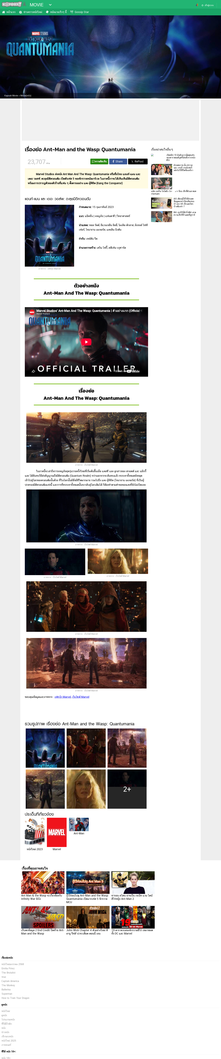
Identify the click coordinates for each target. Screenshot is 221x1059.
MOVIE (36, 4)
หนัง (4, 1028)
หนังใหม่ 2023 (35, 849)
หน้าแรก (10, 12)
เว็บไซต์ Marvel (80, 696)
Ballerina (6, 989)
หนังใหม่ (6, 1011)
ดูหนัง (4, 1015)
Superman (7, 993)
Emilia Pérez (8, 968)
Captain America (10, 981)
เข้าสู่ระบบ (209, 5)
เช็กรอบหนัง (7, 1036)
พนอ (4, 976)
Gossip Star (82, 12)
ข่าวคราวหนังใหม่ (33, 12)
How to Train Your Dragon (15, 998)
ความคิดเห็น (101, 161)
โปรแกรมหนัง (8, 1019)
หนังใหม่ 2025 (9, 1040)
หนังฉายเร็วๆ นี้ (58, 12)
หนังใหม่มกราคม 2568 (13, 964)
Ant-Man (79, 833)
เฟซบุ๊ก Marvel (63, 696)
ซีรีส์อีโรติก (7, 1023)
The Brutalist (8, 972)
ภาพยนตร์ (6, 1044)
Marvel (57, 849)
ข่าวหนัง (5, 1032)
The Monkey (8, 985)
